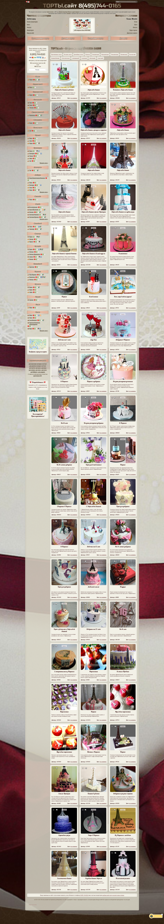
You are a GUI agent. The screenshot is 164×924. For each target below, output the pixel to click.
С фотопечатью (66, 58)
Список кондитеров (32, 22)
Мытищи (38, 234)
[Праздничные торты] (40, 40)
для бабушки (33, 372)
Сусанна (31, 300)
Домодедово (38, 100)
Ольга (30, 105)
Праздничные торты (56, 54)
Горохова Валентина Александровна (34, 323)
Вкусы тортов (133, 30)
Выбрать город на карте (38, 352)
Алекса (31, 257)
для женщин (32, 370)
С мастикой (100, 58)
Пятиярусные (124, 54)
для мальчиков (32, 364)
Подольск (38, 272)
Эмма (30, 187)
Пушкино (38, 284)
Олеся (30, 95)
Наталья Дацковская (34, 254)
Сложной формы (55, 58)
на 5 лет (45, 364)
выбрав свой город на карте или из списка (113, 895)
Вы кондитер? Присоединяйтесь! (37, 415)
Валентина (32, 115)
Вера (30, 328)
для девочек (32, 366)
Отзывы (29, 27)
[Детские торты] (68, 40)
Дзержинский (37, 84)
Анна (30, 141)
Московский (38, 223)
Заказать (64, 64)
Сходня (38, 304)
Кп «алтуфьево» (33, 207)
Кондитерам (30, 30)
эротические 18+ (37, 376)
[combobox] (38, 70)
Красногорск (38, 148)
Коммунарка (37, 128)
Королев (37, 135)
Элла (30, 103)
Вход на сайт (30, 33)
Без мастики (132, 54)
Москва (37, 204)
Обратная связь (33, 905)
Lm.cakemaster (33, 320)
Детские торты (68, 54)
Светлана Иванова (34, 214)
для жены (38, 370)
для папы (44, 368)
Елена (30, 123)
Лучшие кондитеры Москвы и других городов (69, 12)
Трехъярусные (114, 54)
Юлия (30, 87)
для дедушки (41, 372)
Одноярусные (95, 54)
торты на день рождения (38, 360)
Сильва (31, 156)
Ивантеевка (38, 120)
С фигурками (92, 58)
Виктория (31, 185)
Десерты (87, 54)
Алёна (30, 292)
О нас (135, 22)
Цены (28, 25)
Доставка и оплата (132, 33)
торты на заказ (50, 12)
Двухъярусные (105, 54)
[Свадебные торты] (95, 40)
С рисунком (84, 58)
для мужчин (32, 368)
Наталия (31, 212)
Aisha (30, 158)
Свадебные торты (78, 54)
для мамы (44, 370)
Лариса (31, 242)
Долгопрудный (37, 92)
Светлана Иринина (34, 217)
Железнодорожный (38, 112)
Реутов (37, 297)
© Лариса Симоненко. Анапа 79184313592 (82, 30)
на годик (39, 364)
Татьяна (31, 108)
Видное (37, 77)
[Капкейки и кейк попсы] (123, 40)
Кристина (31, 267)
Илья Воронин (33, 275)
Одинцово (38, 246)
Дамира (31, 239)
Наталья (31, 252)
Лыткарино (38, 167)
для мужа (38, 368)
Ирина (30, 237)
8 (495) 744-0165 (37, 54)
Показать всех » (44, 163)
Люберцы (38, 175)
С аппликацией (75, 58)
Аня (30, 161)
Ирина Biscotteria (33, 210)
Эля (30, 170)
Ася (30, 131)
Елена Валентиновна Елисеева (37, 178)
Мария (31, 80)
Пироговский (38, 264)
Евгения (31, 259)
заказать (69, 13)
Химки (37, 312)
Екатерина (32, 153)
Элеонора (31, 229)
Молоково (38, 196)
